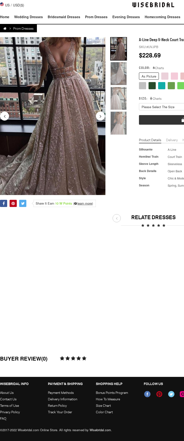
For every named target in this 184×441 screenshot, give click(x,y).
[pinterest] (159, 394)
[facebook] (147, 394)
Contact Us (8, 399)
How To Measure (108, 399)
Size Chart (103, 405)
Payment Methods (61, 393)
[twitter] (171, 394)
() (83, 203)
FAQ (3, 418)
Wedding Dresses (28, 16)
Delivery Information (62, 399)
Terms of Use (9, 405)
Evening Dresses (126, 16)
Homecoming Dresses (162, 16)
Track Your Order (60, 412)
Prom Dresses (96, 16)
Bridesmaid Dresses (64, 16)
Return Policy (57, 405)
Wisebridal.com (100, 430)
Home (4, 16)
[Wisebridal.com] (5, 28)
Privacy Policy (10, 412)
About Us (7, 393)
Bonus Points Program (112, 393)
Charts (159, 68)
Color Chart (104, 412)
